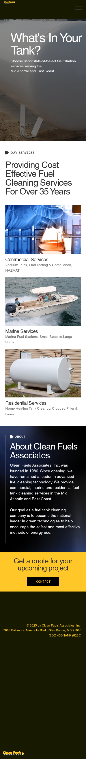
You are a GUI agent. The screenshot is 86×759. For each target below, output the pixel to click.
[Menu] (79, 9)
